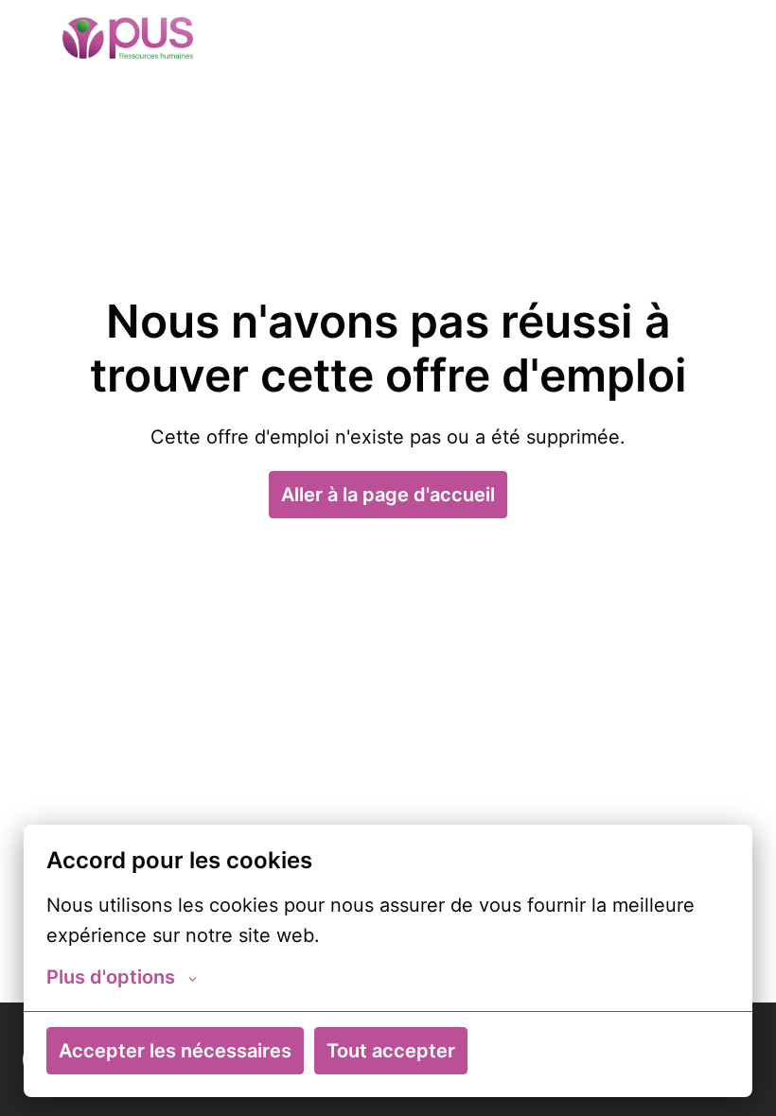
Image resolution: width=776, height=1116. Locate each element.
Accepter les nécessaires (175, 1050)
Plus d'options (110, 977)
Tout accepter (390, 1050)
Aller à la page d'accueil (388, 494)
